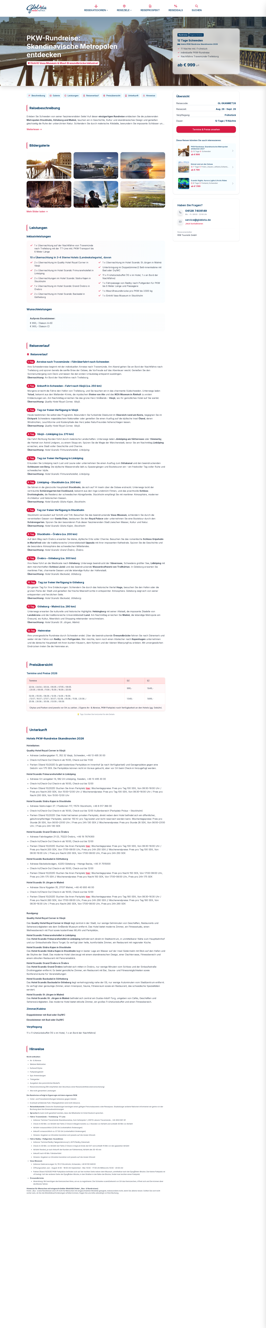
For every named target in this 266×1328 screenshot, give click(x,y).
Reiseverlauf (92, 95)
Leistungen (73, 95)
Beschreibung (38, 95)
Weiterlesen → (34, 129)
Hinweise (150, 95)
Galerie (56, 95)
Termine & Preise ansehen (206, 129)
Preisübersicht (113, 95)
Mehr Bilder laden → (37, 211)
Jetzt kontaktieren (194, 223)
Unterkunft (133, 95)
